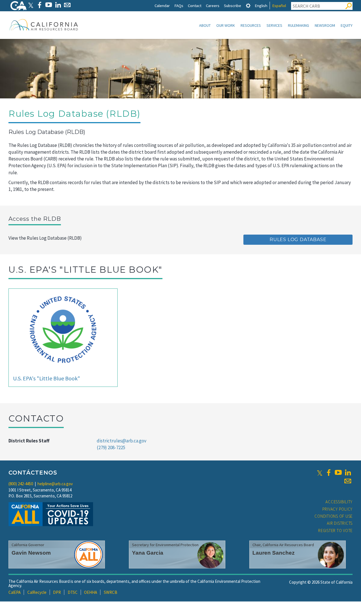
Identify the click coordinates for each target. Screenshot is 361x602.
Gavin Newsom (31, 553)
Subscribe (232, 5)
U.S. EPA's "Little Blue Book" (46, 378)
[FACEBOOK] (39, 5)
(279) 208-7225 (111, 447)
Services (274, 25)
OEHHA (90, 592)
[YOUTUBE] (48, 5)
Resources (251, 25)
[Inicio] (43, 24)
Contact (194, 5)
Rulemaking (298, 25)
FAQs (178, 5)
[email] (347, 481)
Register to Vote (335, 530)
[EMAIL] (67, 5)
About (205, 25)
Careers (212, 5)
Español (279, 5)
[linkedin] (347, 472)
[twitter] (320, 472)
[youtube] (338, 472)
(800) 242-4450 (20, 483)
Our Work (225, 25)
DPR (57, 592)
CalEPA (14, 592)
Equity (347, 25)
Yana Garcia (147, 553)
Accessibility (339, 501)
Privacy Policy (337, 509)
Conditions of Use (333, 516)
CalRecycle (37, 592)
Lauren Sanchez (273, 553)
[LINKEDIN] (57, 5)
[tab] (248, 5)
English (261, 5)
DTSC (73, 592)
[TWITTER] (31, 5)
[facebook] (328, 472)
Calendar (162, 5)
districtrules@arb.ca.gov (121, 441)
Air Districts (340, 523)
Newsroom (325, 25)
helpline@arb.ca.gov (55, 483)
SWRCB (110, 592)
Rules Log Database (298, 239)
